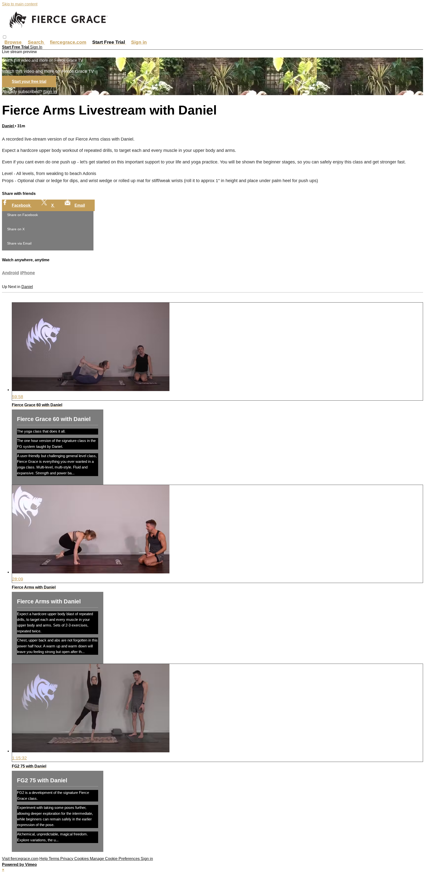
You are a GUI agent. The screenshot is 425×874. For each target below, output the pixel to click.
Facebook (21, 205)
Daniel (8, 126)
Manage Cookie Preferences (115, 859)
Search (36, 42)
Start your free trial (29, 81)
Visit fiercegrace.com (20, 859)
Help (44, 859)
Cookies (82, 859)
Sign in (139, 42)
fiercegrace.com (68, 42)
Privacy (67, 859)
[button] (4, 37)
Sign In (36, 47)
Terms (54, 859)
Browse (13, 42)
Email (80, 205)
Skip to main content (19, 4)
